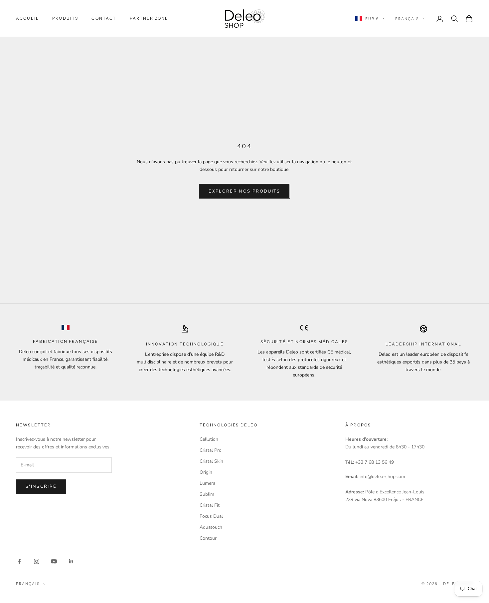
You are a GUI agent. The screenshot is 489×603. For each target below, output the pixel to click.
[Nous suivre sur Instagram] (36, 561)
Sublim (207, 494)
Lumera (207, 483)
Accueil (27, 18)
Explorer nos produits (244, 191)
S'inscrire (41, 486)
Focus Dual (211, 516)
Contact (103, 18)
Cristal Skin (211, 461)
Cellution (209, 439)
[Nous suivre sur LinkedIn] (71, 561)
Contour (208, 538)
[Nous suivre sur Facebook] (19, 561)
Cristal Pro (211, 450)
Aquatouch (211, 527)
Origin (206, 472)
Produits (65, 18)
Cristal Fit (210, 505)
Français (407, 18)
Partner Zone (149, 18)
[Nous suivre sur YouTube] (54, 561)
